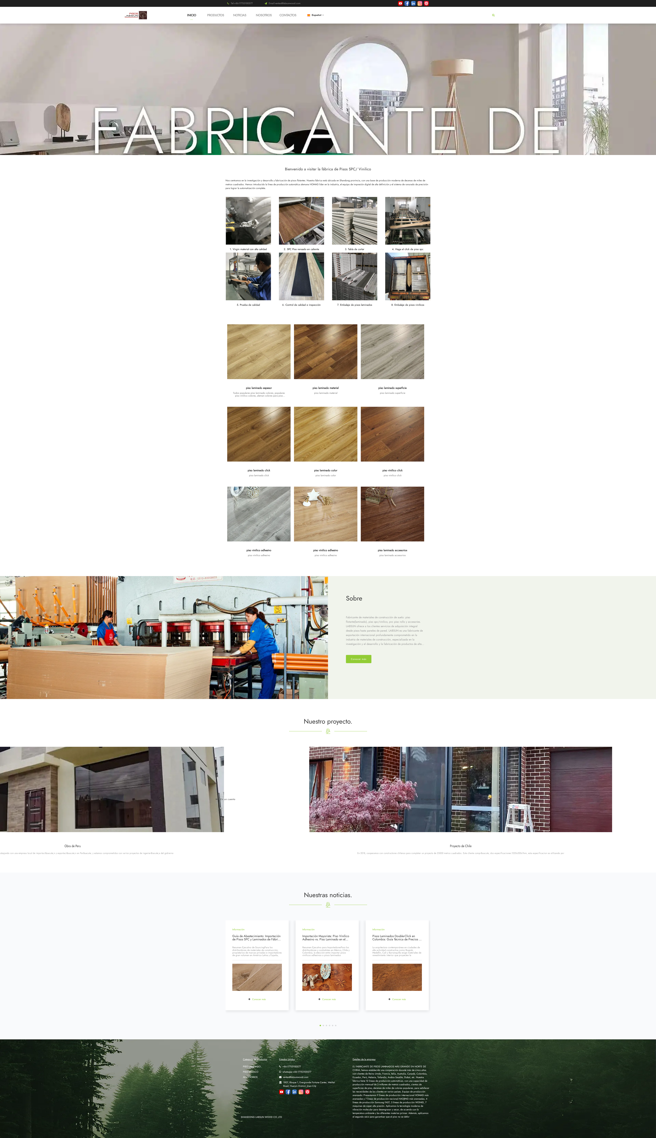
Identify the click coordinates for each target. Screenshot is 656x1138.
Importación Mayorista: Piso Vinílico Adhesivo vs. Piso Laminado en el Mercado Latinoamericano (325, 939)
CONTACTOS (287, 15)
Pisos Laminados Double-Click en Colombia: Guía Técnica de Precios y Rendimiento (396, 939)
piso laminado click (259, 470)
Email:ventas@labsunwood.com (284, 3)
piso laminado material (326, 388)
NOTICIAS (239, 15)
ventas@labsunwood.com (295, 1077)
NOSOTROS (264, 15)
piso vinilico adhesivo (259, 550)
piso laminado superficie (392, 388)
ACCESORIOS (250, 1077)
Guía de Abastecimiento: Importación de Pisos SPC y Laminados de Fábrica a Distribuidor (256, 939)
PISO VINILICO (250, 1071)
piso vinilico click (392, 470)
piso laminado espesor (259, 388)
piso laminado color (325, 470)
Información (238, 929)
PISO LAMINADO (252, 1066)
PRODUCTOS (215, 15)
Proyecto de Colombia (328, 846)
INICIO (191, 15)
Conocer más (358, 659)
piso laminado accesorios (392, 550)
